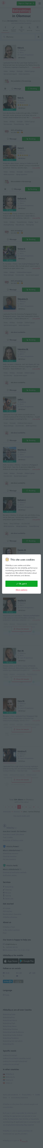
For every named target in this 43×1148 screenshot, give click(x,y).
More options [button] (21, 589)
